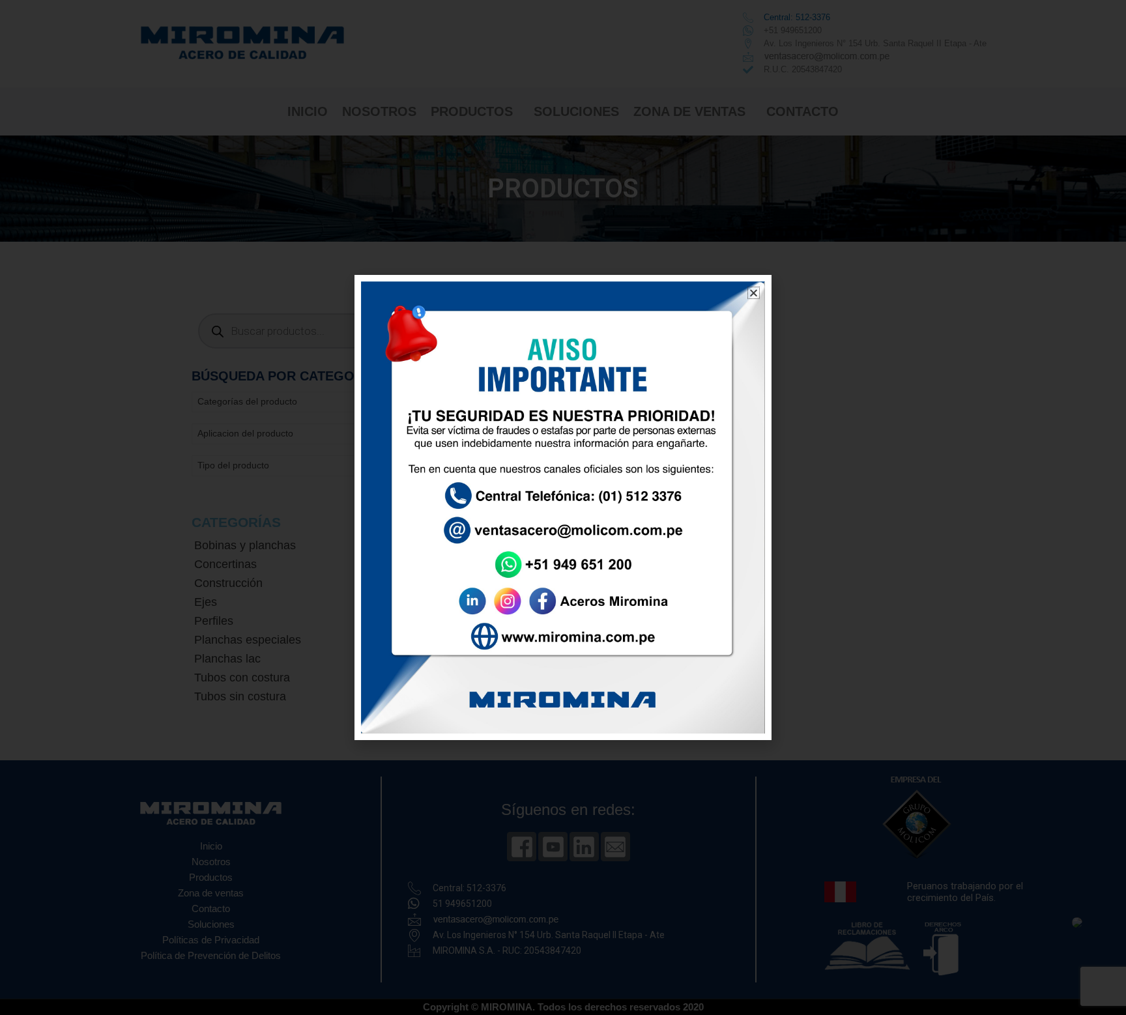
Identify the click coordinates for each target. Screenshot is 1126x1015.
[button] (753, 293)
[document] (563, 507)
